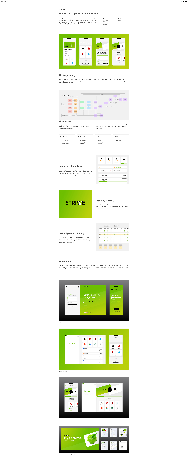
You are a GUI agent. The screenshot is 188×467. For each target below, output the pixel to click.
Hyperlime (61, 454)
